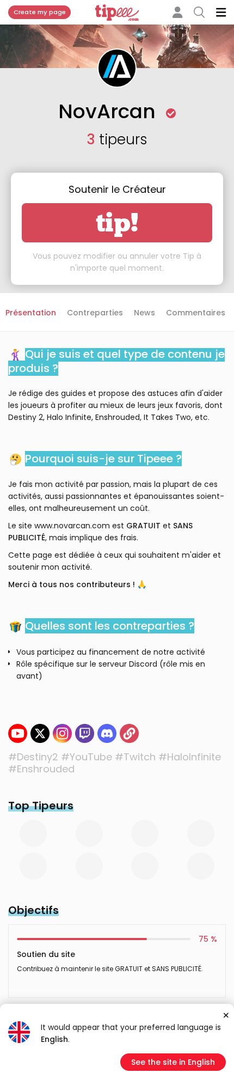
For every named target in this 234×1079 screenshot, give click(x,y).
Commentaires (195, 312)
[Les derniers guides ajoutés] (129, 733)
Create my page (40, 12)
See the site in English (173, 1062)
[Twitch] (84, 733)
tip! (117, 223)
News (144, 312)
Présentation (30, 312)
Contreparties (95, 312)
